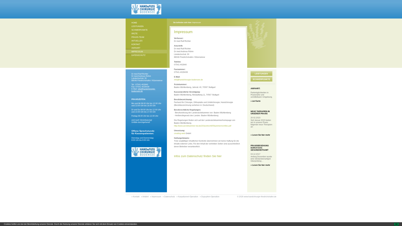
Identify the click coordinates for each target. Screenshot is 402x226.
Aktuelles (136, 41)
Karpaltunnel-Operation (188, 197)
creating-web (179, 133)
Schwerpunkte (139, 30)
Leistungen (137, 26)
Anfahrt (135, 48)
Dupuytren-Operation (210, 197)
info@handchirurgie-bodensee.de (188, 80)
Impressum (137, 52)
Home (134, 23)
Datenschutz (138, 55)
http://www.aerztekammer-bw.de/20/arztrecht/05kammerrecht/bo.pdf (202, 126)
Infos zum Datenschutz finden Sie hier (198, 156)
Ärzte (134, 33)
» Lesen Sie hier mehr (260, 135)
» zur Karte (256, 101)
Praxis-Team (137, 37)
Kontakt (135, 44)
